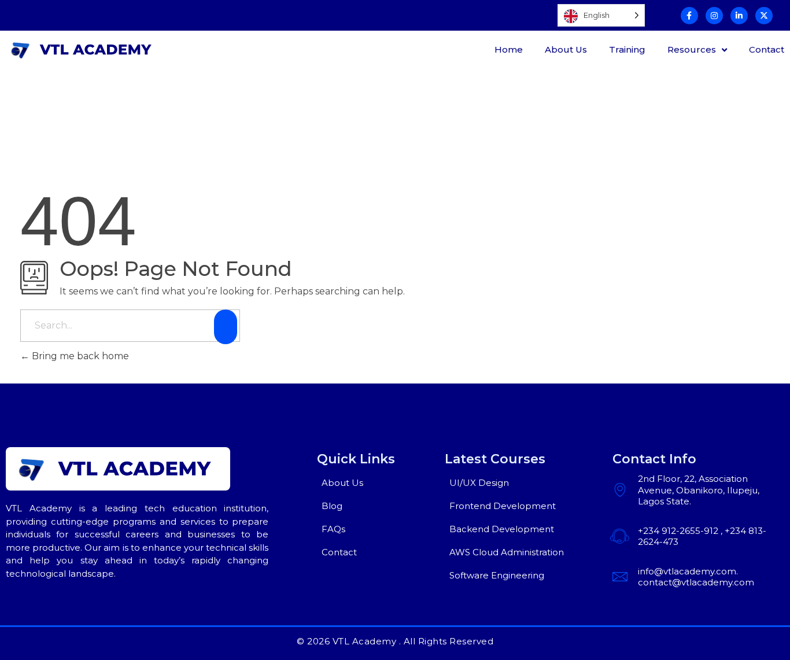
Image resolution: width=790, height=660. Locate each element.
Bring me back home (79, 356)
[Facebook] (689, 15)
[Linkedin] (739, 15)
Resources (691, 49)
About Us (566, 49)
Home (508, 49)
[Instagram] (714, 15)
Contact (766, 49)
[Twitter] (764, 15)
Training (627, 49)
